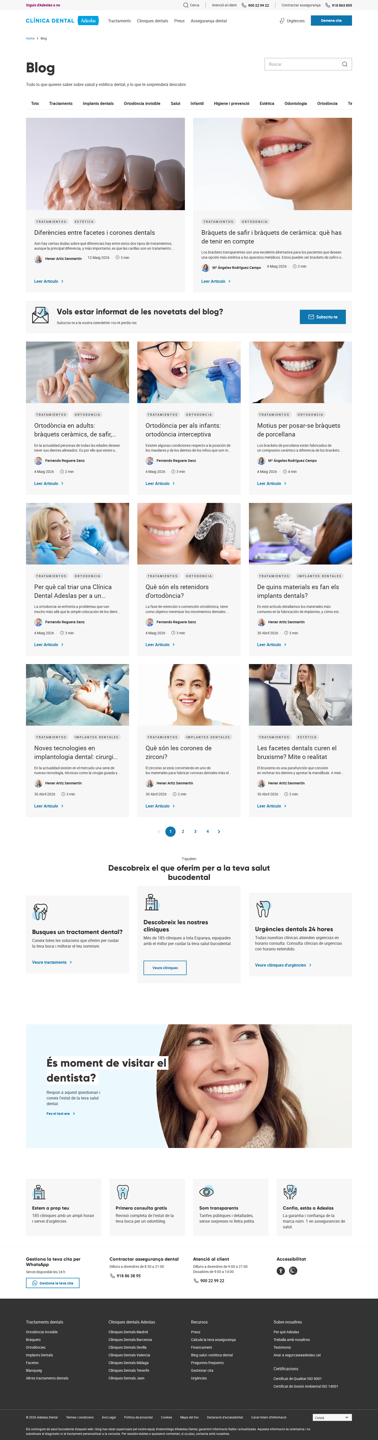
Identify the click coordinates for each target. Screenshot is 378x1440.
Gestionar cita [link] (202, 1370)
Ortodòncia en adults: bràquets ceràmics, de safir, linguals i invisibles (73, 430)
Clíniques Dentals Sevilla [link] (128, 1347)
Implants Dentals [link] (39, 1355)
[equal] (281, 1271)
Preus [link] (195, 1331)
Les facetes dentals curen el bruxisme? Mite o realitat (297, 752)
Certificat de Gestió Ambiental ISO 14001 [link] (306, 1386)
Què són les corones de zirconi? (179, 752)
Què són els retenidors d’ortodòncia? (177, 591)
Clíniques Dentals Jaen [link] (127, 1378)
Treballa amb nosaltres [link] (292, 1339)
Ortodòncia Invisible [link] (42, 1331)
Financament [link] (201, 1347)
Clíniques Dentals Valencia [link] (129, 1355)
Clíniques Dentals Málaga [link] (129, 1362)
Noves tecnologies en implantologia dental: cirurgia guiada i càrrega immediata (75, 752)
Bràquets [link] (33, 1339)
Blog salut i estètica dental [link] (212, 1355)
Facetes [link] (32, 1362)
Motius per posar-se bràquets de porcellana (298, 429)
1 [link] (172, 833)
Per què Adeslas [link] (286, 1331)
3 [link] (197, 831)
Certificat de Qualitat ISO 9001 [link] (298, 1378)
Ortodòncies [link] (36, 1347)
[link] (191, 5)
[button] (331, 20)
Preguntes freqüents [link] (207, 1362)
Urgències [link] (199, 1378)
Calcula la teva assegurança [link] (213, 1339)
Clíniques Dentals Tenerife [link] (129, 1370)
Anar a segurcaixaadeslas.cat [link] (297, 1355)
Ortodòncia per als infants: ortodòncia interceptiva (183, 429)
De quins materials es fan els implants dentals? (298, 591)
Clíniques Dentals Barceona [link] (130, 1339)
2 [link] (185, 831)
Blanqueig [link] (34, 1370)
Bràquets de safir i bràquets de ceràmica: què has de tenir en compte (271, 236)
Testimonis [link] (282, 1347)
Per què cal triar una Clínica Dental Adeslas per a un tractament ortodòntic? (73, 591)
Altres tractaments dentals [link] (47, 1378)
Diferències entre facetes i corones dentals (94, 232)
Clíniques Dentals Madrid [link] (128, 1331)
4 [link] (209, 831)
